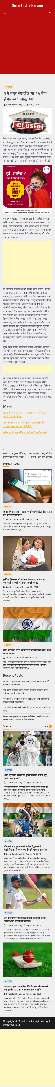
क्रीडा (9, 770)
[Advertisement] (27, 46)
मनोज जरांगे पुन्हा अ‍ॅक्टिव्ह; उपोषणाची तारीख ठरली (25, 432)
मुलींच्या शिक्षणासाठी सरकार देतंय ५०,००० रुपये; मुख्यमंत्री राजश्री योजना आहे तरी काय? (24, 581)
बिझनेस (9, 87)
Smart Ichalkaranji (27, 5)
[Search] (49, 12)
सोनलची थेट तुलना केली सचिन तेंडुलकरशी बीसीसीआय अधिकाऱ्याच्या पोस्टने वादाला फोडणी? (25, 848)
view (46, 726)
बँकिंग (20, 218)
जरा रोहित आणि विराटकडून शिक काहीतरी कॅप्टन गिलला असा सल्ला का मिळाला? (25, 919)
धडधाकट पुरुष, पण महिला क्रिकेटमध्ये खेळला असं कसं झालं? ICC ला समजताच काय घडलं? (26, 988)
